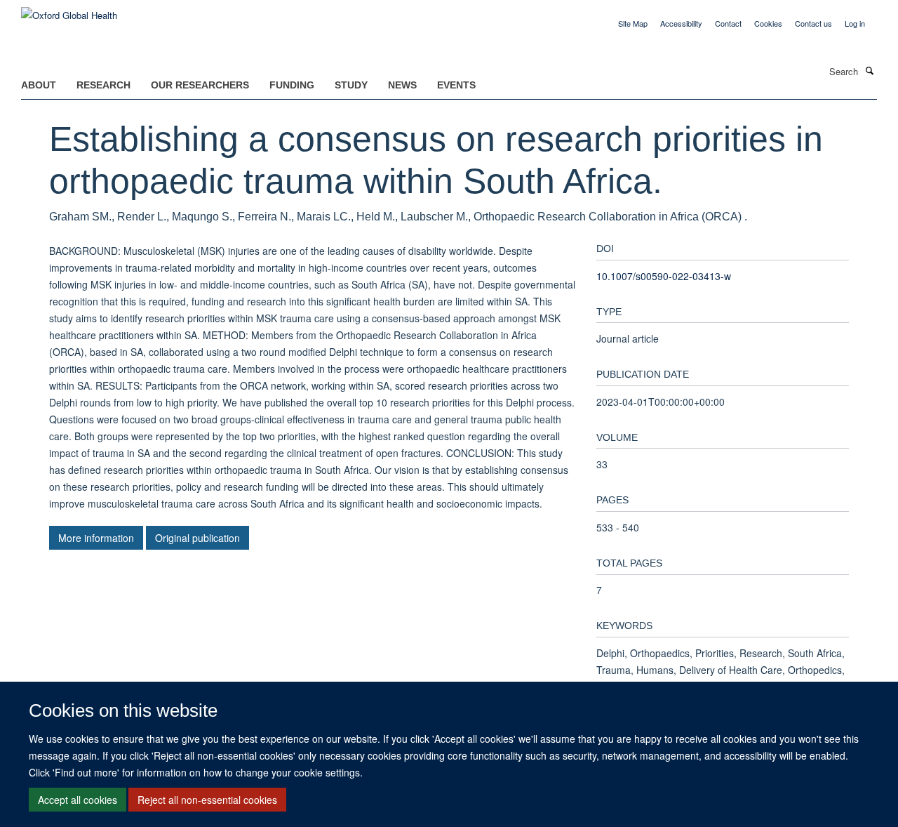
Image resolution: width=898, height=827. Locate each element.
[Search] (869, 70)
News (402, 85)
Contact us (813, 23)
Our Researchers (200, 85)
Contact (728, 23)
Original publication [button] (197, 538)
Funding (291, 85)
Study (351, 85)
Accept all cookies (77, 800)
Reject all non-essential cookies (207, 800)
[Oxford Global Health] (69, 10)
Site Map (633, 23)
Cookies (768, 23)
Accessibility (681, 23)
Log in (855, 23)
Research (103, 85)
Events (456, 85)
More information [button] (96, 538)
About (38, 85)
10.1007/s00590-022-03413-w (663, 276)
